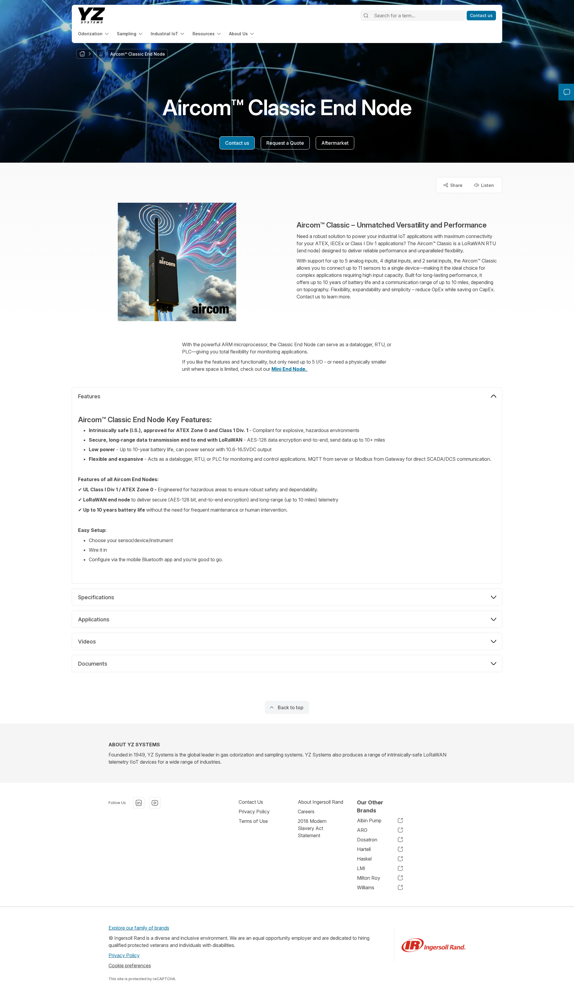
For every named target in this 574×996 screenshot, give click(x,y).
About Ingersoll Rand (320, 802)
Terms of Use (253, 821)
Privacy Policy (254, 812)
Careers (306, 812)
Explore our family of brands (139, 928)
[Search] (366, 15)
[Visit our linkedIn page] (138, 803)
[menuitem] (94, 33)
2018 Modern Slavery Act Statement (312, 828)
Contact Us (251, 802)
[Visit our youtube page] (155, 803)
